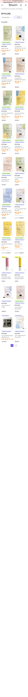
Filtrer (18, 17)
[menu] (2, 5)
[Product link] (7, 39)
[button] (14, 1)
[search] (2, 8)
